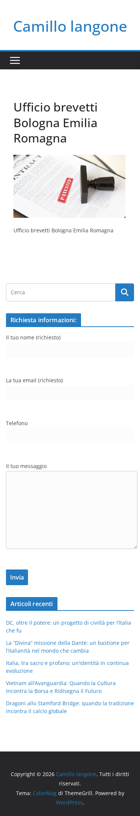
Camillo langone (70, 26)
